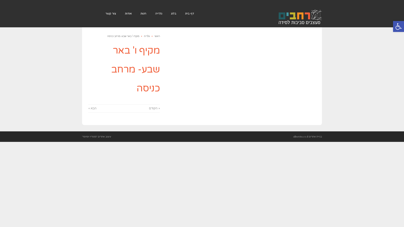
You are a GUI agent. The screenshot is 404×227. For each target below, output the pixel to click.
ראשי (157, 36)
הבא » (92, 108)
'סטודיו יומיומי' (89, 136)
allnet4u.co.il (300, 136)
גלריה (147, 36)
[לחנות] (95, 13)
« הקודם (154, 108)
